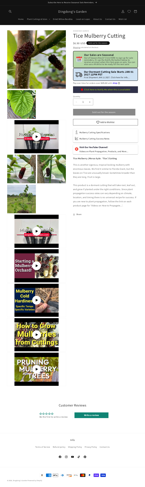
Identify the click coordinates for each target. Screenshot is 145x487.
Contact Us (105, 447)
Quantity (76, 96)
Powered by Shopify (35, 480)
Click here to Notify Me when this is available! (107, 89)
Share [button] (79, 214)
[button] (10, 11)
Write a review (91, 415)
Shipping (76, 47)
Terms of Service (42, 447)
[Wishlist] (129, 11)
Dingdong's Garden (20, 480)
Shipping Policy (75, 447)
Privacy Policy (91, 447)
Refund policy (59, 447)
